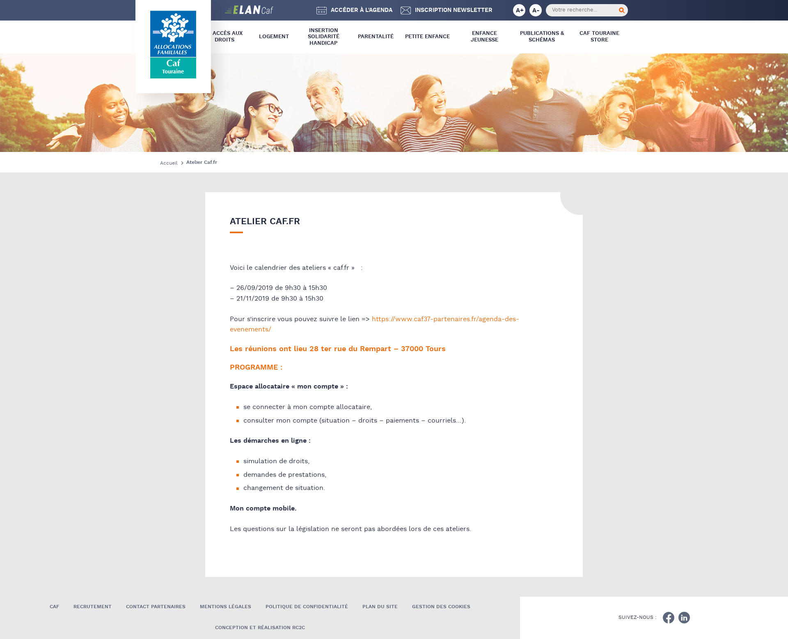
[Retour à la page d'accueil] (173, 44)
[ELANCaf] (217, 10)
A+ (520, 10)
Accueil (169, 163)
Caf (54, 607)
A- (536, 10)
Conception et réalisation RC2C (260, 628)
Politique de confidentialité (307, 607)
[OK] (622, 10)
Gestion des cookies (441, 607)
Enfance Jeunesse (484, 37)
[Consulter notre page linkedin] (684, 617)
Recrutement (92, 607)
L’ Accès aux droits (225, 37)
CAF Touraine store (599, 37)
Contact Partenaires (156, 607)
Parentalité (376, 36)
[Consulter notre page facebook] (668, 617)
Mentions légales (225, 607)
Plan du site (380, 607)
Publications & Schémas (542, 37)
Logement (274, 36)
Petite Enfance (427, 36)
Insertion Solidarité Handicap (323, 37)
